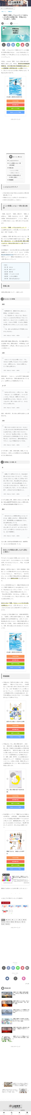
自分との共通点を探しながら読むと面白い (15, 176)
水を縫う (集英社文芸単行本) (14, 97)
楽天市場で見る (15, 104)
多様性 (4, 921)
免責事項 (23, 1110)
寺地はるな (18, 921)
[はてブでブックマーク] (13, 45)
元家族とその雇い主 (14, 172)
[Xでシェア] (4, 45)
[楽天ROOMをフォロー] (24, 978)
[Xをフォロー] (15, 978)
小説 (24, 921)
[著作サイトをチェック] (7, 978)
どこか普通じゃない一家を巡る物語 (15, 164)
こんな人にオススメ (14, 160)
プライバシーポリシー (8, 1110)
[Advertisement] (15, 135)
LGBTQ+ (9, 919)
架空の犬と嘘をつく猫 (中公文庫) (15, 721)
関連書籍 (11, 179)
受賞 (25, 919)
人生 (21, 919)
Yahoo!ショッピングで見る (15, 112)
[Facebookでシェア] (8, 45)
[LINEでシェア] (18, 45)
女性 (9, 921)
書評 (4, 919)
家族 (13, 921)
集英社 (8, 924)
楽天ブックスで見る (15, 108)
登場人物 (11, 167)
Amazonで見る (15, 101)
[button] (27, 45)
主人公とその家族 (14, 170)
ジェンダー (15, 919)
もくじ (15, 157)
